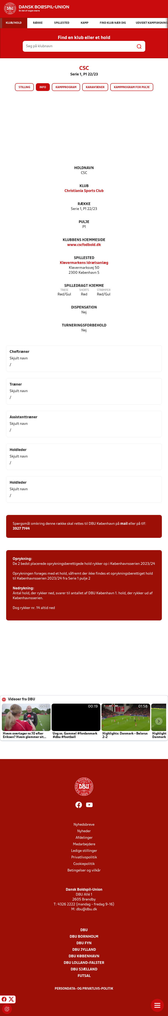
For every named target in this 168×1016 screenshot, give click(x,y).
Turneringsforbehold (84, 325)
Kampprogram (66, 87)
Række (84, 204)
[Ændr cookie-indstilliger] (7, 1009)
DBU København (84, 956)
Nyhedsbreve (84, 824)
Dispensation (84, 307)
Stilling (24, 87)
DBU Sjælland (84, 969)
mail (124, 524)
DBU (84, 930)
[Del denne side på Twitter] (11, 1000)
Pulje (84, 222)
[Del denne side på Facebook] (4, 1000)
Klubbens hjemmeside (84, 240)
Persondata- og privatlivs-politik (84, 988)
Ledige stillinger (84, 851)
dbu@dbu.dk (86, 909)
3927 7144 (21, 528)
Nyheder (84, 831)
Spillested (84, 258)
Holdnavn (84, 168)
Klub (84, 186)
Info (43, 87)
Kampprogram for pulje (132, 87)
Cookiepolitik (84, 864)
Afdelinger (84, 838)
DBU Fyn (84, 943)
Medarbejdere (84, 844)
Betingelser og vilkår (84, 870)
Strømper (103, 290)
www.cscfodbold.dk (84, 245)
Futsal (84, 976)
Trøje (64, 290)
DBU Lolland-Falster (84, 963)
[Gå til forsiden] (34, 8)
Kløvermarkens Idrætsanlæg (84, 263)
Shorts (84, 290)
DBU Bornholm (84, 937)
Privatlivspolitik (84, 857)
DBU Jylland (84, 950)
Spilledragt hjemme (84, 286)
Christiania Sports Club (84, 191)
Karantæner (95, 87)
